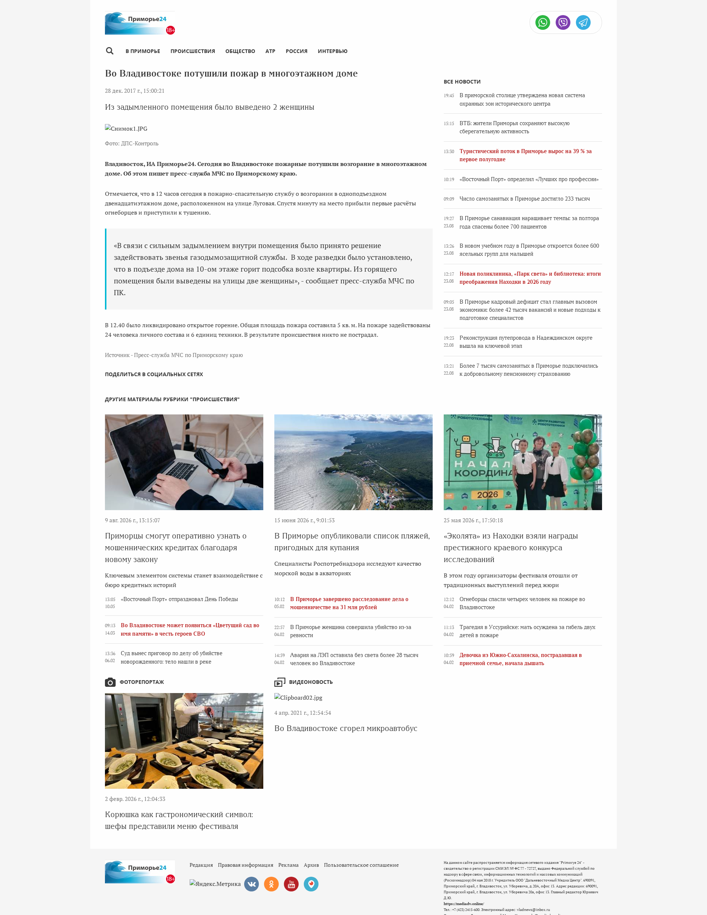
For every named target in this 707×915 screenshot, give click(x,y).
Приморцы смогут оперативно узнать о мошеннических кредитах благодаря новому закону (176, 547)
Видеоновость (311, 681)
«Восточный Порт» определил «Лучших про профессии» (529, 179)
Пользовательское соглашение (361, 864)
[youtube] (291, 884)
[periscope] (311, 884)
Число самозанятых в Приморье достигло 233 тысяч (525, 199)
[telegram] (583, 22)
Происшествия (192, 50)
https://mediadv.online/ (464, 903)
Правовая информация (245, 864)
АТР (270, 50)
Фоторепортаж (142, 681)
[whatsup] (542, 22)
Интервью (333, 50)
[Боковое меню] (109, 51)
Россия (296, 50)
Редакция (201, 864)
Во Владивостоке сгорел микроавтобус (346, 728)
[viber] (563, 22)
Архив (311, 864)
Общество (240, 50)
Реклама (288, 864)
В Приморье (143, 50)
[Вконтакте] (251, 884)
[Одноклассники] (271, 884)
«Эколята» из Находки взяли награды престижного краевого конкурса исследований (511, 547)
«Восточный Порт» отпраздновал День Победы (179, 599)
